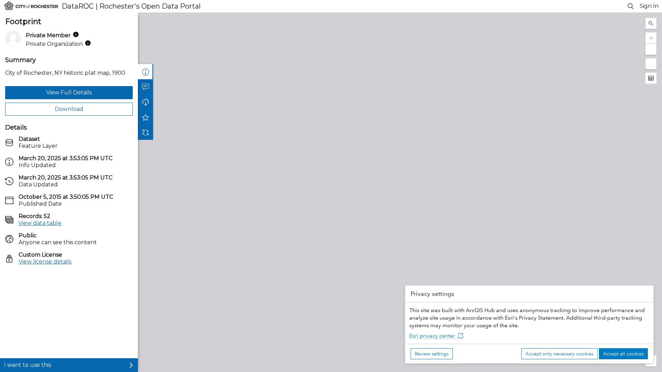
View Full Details (69, 92)
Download (69, 109)
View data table (40, 223)
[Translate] (145, 132)
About (145, 71)
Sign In (649, 6)
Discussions (145, 86)
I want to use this (27, 365)
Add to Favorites (145, 117)
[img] (75, 34)
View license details (45, 261)
